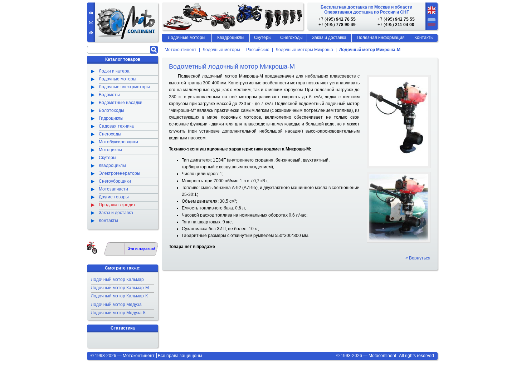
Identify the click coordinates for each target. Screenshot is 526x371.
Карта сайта (91, 32)
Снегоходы (291, 37)
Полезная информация (381, 37)
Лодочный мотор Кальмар (117, 279)
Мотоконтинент (180, 50)
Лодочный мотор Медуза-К (118, 312)
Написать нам (91, 22)
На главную (91, 12)
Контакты (424, 37)
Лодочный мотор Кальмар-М (120, 287)
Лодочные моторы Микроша (304, 50)
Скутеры (263, 37)
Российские (257, 50)
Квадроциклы (230, 37)
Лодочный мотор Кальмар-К (119, 295)
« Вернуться (417, 258)
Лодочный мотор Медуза (116, 304)
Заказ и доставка (329, 37)
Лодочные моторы (221, 50)
